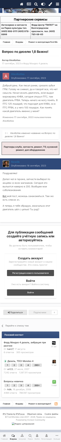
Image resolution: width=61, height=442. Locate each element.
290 (36, 365)
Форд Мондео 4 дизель (35, 63)
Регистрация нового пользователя (30, 273)
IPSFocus (20, 414)
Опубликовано (28, 78)
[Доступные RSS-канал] (56, 404)
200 (36, 385)
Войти (30, 292)
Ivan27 (10, 349)
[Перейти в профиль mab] (54, 343)
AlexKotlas (14, 60)
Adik (9, 389)
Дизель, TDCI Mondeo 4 (20, 361)
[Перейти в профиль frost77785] (54, 382)
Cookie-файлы (51, 414)
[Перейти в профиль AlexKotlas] (6, 76)
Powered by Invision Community (30, 420)
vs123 (10, 369)
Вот (5, 196)
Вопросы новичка (13, 381)
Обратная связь (34, 414)
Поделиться (16, 312)
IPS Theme (8, 414)
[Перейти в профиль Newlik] (6, 164)
